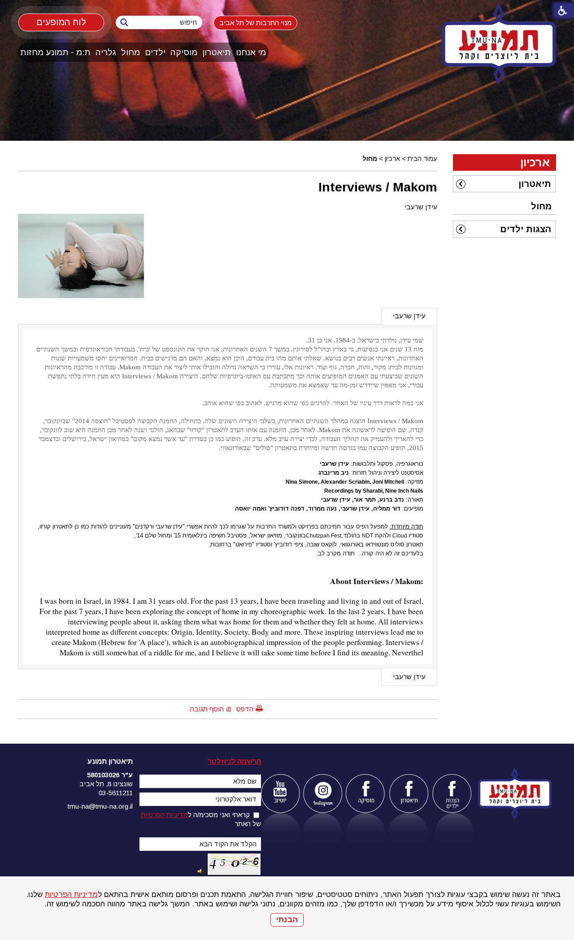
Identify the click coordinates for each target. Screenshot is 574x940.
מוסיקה (183, 52)
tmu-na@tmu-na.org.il (100, 806)
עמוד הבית (422, 158)
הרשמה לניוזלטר (234, 761)
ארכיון (392, 158)
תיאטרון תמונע (110, 761)
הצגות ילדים (525, 229)
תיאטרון (216, 52)
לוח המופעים (61, 22)
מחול (130, 52)
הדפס (244, 709)
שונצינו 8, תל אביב (106, 784)
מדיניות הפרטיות (71, 894)
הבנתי (287, 919)
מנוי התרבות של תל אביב (255, 22)
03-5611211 (116, 793)
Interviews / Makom (377, 187)
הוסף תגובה (207, 709)
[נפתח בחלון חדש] (280, 793)
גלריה (106, 52)
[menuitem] (251, 52)
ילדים (155, 52)
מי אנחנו (251, 52)
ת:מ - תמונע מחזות (55, 52)
